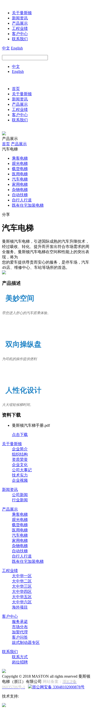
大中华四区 (22, 591)
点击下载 (20, 434)
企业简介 (20, 449)
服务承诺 (20, 621)
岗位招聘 (20, 662)
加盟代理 (20, 632)
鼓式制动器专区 (26, 642)
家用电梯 (20, 184)
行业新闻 (20, 500)
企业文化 (20, 465)
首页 (16, 89)
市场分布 (20, 627)
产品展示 (20, 23)
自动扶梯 (20, 195)
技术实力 (20, 475)
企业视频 (20, 480)
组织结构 (20, 454)
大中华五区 (22, 597)
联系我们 (20, 39)
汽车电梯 (20, 179)
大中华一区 (22, 576)
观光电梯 (20, 163)
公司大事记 (22, 470)
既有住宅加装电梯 (28, 205)
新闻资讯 (20, 18)
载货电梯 (20, 169)
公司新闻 (20, 495)
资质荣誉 (20, 459)
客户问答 (20, 637)
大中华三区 (22, 586)
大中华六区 (22, 602)
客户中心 (20, 34)
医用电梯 (20, 174)
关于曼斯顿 (22, 13)
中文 (6, 48)
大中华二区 (22, 581)
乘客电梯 (20, 158)
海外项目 (20, 607)
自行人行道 (22, 200)
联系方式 (20, 657)
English (17, 48)
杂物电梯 (20, 190)
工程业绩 (20, 28)
